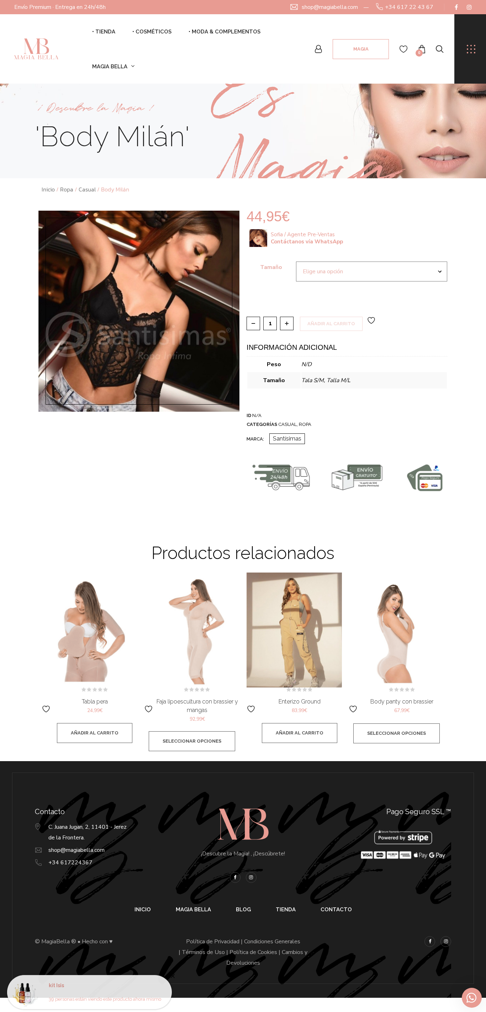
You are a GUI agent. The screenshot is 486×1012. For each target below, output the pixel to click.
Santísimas (287, 438)
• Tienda (103, 31)
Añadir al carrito (331, 323)
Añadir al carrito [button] (94, 733)
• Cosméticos (151, 31)
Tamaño (271, 267)
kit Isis (56, 981)
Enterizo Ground (300, 701)
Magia (361, 49)
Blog (243, 909)
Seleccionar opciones (192, 741)
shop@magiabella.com (330, 7)
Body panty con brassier (401, 701)
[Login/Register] (318, 49)
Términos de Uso (203, 952)
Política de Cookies (253, 952)
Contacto (336, 909)
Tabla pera (95, 701)
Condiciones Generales (272, 941)
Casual (87, 189)
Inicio (48, 189)
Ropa (66, 189)
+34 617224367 (70, 862)
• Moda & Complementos (224, 31)
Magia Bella (109, 66)
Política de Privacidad (212, 941)
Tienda (286, 909)
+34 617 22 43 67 (409, 7)
